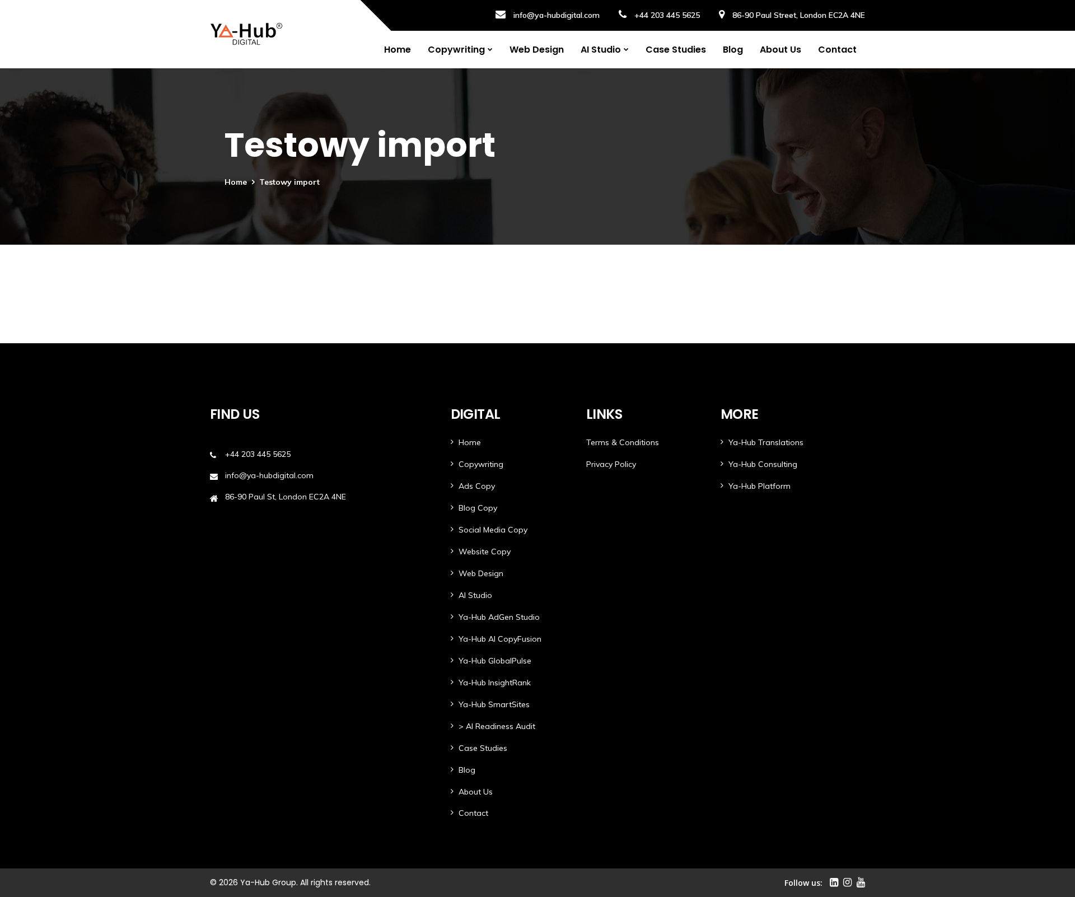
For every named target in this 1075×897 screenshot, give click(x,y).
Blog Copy (478, 508)
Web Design (537, 49)
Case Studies (676, 49)
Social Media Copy (493, 530)
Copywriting (456, 49)
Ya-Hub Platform (759, 486)
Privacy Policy (611, 464)
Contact (837, 49)
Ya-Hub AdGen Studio (499, 617)
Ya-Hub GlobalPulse (495, 661)
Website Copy (485, 551)
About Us (780, 49)
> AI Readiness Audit (497, 726)
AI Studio (601, 49)
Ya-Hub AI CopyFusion (500, 639)
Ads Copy (477, 486)
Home (397, 49)
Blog (733, 49)
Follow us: (803, 882)
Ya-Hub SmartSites (494, 704)
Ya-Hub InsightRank (495, 683)
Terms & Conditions (622, 442)
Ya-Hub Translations (765, 442)
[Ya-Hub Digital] (246, 33)
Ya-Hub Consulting (762, 464)
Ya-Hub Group (268, 882)
